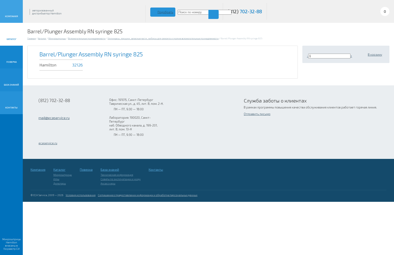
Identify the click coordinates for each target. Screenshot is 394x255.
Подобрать (165, 12)
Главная (31, 38)
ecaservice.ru (48, 143)
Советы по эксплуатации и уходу (121, 179)
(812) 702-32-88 (54, 100)
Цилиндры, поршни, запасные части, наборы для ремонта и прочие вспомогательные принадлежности (163, 38)
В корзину (375, 54)
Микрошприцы (57, 38)
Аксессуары (108, 183)
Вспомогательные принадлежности (87, 38)
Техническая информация (117, 174)
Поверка (11, 61)
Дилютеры (59, 183)
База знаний (11, 84)
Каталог (11, 39)
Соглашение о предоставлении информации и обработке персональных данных (147, 195)
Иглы (56, 179)
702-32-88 (245, 11)
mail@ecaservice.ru (54, 118)
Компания (11, 16)
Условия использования (81, 195)
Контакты (11, 107)
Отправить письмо (257, 114)
